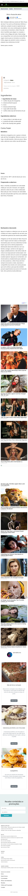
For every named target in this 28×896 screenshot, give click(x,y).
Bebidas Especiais (14, 1)
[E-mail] (17, 17)
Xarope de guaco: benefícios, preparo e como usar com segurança (12, 867)
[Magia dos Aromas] (6, 4)
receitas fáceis (15, 892)
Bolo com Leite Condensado (5, 840)
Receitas (3, 883)
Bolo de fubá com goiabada (5, 845)
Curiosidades (4, 878)
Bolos (4, 1)
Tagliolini (2, 852)
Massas (21, 1)
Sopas (8, 1)
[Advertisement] (14, 62)
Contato (3, 887)
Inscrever (6, 815)
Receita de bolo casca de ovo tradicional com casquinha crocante (12, 837)
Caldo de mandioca (4, 861)
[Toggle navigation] (2, 5)
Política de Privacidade (6, 885)
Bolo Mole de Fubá (4, 839)
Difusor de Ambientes (6, 880)
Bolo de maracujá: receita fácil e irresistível (8, 842)
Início (2, 874)
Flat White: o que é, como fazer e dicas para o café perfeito (11, 830)
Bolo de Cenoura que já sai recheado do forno (9, 836)
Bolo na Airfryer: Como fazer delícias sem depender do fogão (11, 843)
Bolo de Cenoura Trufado (5, 847)
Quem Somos (4, 876)
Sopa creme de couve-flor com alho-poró (8, 860)
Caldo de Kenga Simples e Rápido (6, 858)
